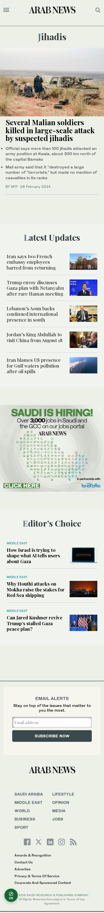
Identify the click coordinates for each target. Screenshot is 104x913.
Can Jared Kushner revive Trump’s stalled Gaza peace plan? (34, 623)
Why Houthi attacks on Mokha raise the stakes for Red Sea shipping (36, 589)
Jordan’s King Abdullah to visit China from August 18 (34, 337)
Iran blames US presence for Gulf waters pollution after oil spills (34, 365)
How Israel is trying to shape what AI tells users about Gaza (33, 555)
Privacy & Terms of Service (36, 876)
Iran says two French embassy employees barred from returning (31, 262)
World (22, 810)
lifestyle (63, 794)
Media (58, 810)
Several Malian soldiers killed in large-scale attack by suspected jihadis (50, 130)
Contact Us (23, 862)
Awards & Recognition (32, 855)
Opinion (60, 802)
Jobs (57, 819)
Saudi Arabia (28, 794)
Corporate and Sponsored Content (42, 883)
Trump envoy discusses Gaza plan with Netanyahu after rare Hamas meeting (35, 288)
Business (24, 819)
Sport (21, 827)
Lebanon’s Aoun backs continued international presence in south (32, 314)
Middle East (17, 543)
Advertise (22, 869)
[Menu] (6, 10)
